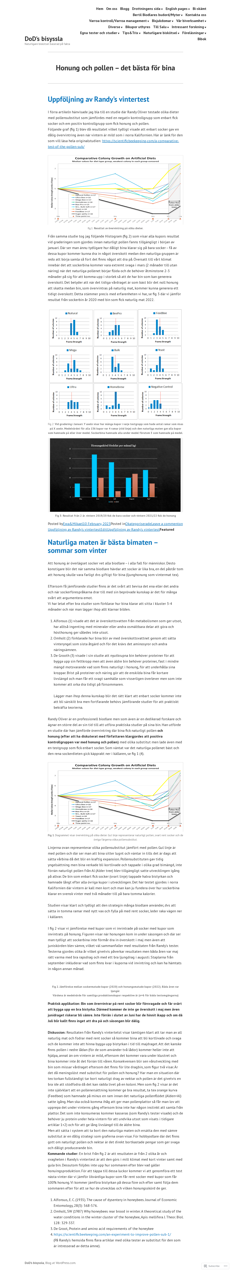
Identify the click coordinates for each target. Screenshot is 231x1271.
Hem (99, 8)
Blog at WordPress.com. (60, 1263)
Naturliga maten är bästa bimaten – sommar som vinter (103, 546)
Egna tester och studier (98, 33)
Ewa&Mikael (73, 523)
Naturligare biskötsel (160, 33)
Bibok (202, 39)
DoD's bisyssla (44, 38)
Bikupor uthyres (137, 27)
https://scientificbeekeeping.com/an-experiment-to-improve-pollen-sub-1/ (112, 1234)
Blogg (124, 8)
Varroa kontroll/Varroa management (118, 21)
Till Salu (160, 27)
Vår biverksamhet (190, 21)
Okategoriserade (138, 523)
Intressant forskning (188, 27)
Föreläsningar (193, 33)
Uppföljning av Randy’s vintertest (98, 99)
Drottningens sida (146, 8)
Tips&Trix (130, 33)
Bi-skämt (199, 8)
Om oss (111, 8)
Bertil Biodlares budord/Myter (156, 15)
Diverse (114, 27)
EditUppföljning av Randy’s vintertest (130, 529)
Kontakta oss (196, 15)
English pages (177, 8)
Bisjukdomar (161, 21)
